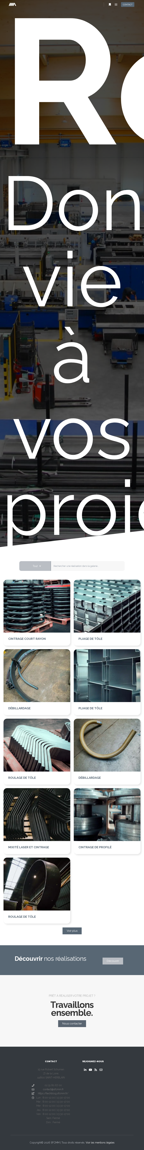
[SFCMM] (12, 4)
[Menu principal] (116, 4)
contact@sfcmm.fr (53, 1089)
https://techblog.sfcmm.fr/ (53, 1093)
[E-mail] (101, 1069)
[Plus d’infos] (110, 4)
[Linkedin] (85, 1069)
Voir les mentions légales (100, 1142)
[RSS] (95, 1069)
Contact (127, 4)
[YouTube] (90, 1069)
